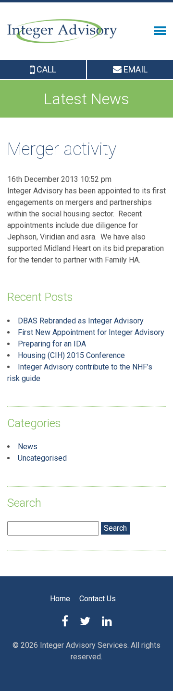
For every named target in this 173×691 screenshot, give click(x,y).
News (27, 446)
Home (60, 598)
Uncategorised (42, 458)
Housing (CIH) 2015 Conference (71, 355)
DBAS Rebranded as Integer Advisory (81, 320)
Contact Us (97, 598)
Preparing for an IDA (52, 343)
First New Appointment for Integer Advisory (91, 332)
